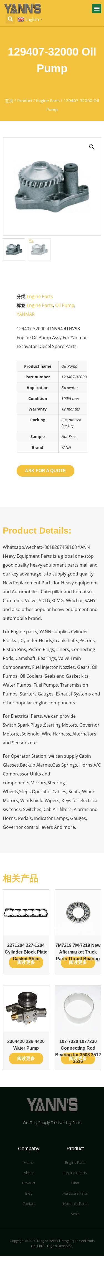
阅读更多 (26, 962)
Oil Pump (64, 305)
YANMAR (26, 314)
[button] (96, 8)
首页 (9, 100)
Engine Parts (48, 100)
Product (24, 100)
